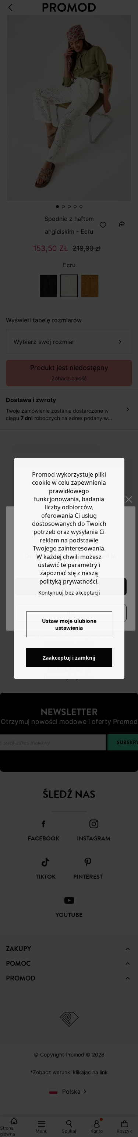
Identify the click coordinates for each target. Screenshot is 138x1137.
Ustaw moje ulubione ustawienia (69, 624)
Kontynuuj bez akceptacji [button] (69, 592)
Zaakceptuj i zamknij (69, 657)
